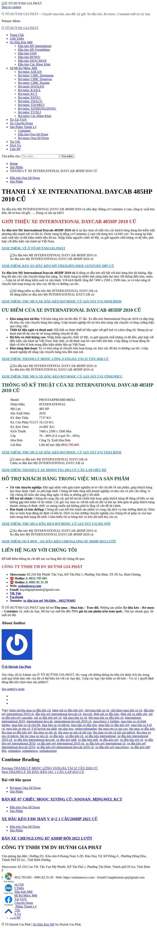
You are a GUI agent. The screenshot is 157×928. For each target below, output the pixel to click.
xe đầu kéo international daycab (34, 739)
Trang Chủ (17, 35)
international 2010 (13, 721)
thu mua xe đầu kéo (142, 728)
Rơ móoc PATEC (29, 97)
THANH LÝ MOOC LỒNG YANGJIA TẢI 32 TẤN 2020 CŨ (50, 768)
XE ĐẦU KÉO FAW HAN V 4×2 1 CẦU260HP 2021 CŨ (50, 819)
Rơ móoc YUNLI (29, 112)
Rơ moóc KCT (27, 94)
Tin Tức (15, 141)
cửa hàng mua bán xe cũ (126, 710)
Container (24, 130)
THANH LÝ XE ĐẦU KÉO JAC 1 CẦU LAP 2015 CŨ (43, 772)
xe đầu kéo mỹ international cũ (105, 743)
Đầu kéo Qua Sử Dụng (33, 134)
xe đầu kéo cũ (74, 736)
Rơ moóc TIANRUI (31, 105)
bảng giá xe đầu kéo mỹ (67, 710)
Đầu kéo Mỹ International (34, 46)
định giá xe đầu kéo (106, 714)
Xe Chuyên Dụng (21, 123)
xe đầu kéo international (100, 736)
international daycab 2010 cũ (72, 721)
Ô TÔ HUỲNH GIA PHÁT (20, 28)
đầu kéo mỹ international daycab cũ (58, 714)
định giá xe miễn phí (134, 714)
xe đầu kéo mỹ (108, 739)
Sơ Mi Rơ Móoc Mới (23, 68)
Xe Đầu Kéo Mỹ (44, 924)
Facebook (8, 905)
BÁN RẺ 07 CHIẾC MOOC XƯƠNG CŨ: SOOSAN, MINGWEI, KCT (62, 799)
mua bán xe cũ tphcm (55, 725)
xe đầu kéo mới (88, 739)
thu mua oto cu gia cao (113, 728)
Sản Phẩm (16, 181)
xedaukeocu (30, 751)
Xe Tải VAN (18, 119)
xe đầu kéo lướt (66, 739)
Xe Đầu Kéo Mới (21, 42)
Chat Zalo (8, 893)
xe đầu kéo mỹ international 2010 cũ (60, 743)
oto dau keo (65, 728)
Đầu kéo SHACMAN (32, 60)
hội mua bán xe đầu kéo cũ (106, 717)
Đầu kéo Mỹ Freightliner (34, 49)
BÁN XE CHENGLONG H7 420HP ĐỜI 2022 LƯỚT (47, 838)
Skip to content (11, 7)
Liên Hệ (15, 149)
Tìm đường (8, 881)
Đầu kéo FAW (27, 53)
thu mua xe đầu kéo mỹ (17, 732)
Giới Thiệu (17, 38)
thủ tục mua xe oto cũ (34, 736)
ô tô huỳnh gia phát (44, 728)
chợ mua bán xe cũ (97, 710)
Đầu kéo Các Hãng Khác (34, 64)
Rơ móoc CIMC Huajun (33, 82)
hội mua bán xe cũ (75, 717)
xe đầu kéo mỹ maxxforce (112, 747)
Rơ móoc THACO (30, 101)
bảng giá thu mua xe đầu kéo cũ (29, 710)
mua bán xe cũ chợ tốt (26, 725)
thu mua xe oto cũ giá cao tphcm (114, 732)
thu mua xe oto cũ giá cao (74, 732)
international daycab (40, 721)
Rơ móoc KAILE (29, 90)
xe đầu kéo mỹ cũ (131, 739)
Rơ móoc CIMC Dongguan (36, 75)
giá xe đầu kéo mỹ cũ (48, 717)
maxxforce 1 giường (106, 721)
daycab (87, 714)
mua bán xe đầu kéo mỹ (114, 725)
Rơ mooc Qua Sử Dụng (33, 138)
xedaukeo (14, 751)
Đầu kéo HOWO (29, 57)
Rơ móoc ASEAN (30, 71)
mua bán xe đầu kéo (84, 725)
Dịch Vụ (15, 145)
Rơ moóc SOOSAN (31, 86)
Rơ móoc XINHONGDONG (37, 108)
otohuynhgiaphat (86, 728)
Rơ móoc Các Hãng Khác (35, 116)
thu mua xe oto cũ (45, 732)
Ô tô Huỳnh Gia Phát (16, 666)
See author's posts (13, 689)
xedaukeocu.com (29, 586)
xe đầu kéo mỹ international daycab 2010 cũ (65, 747)
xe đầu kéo (56, 736)
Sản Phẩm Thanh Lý (23, 127)
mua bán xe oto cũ (18, 728)
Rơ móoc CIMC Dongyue (35, 79)
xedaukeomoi (48, 751)
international (133, 717)
